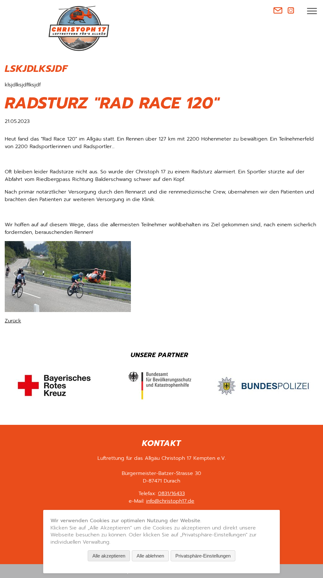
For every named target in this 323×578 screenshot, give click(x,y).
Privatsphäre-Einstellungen (203, 555)
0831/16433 (171, 493)
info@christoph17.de (170, 501)
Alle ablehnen (150, 555)
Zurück (13, 321)
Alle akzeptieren (108, 555)
